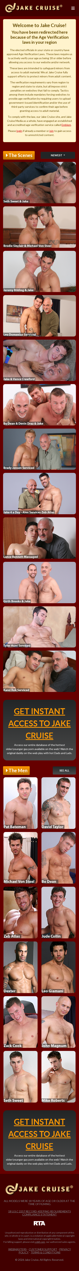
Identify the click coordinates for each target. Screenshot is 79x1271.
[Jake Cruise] (34, 8)
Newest (57, 155)
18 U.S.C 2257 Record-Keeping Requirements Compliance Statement (39, 1213)
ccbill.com (40, 1241)
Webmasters (17, 1249)
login (19, 130)
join (51, 130)
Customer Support (43, 1249)
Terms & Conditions (45, 1252)
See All (64, 770)
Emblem (66, 124)
